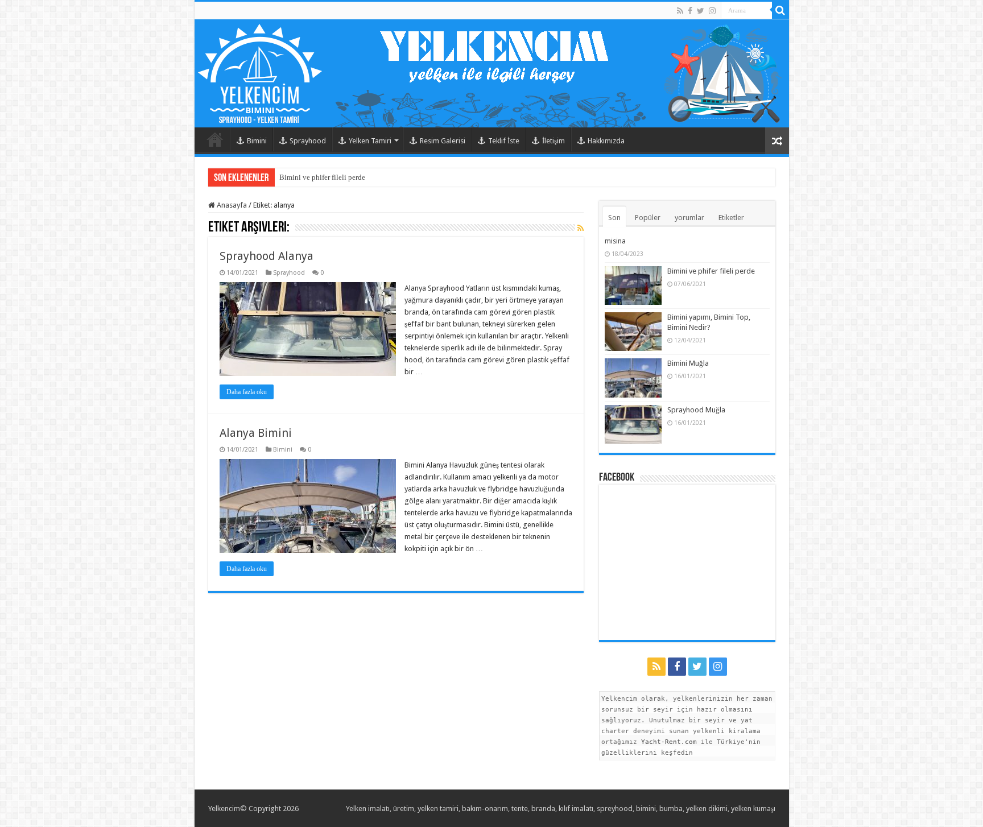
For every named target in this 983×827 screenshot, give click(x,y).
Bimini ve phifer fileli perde (322, 177)
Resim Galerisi (442, 141)
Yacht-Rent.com (669, 742)
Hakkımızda (606, 141)
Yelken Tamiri (370, 141)
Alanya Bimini (256, 433)
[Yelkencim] (492, 73)
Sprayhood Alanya (266, 256)
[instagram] (712, 11)
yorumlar (689, 217)
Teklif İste (503, 141)
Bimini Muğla (688, 363)
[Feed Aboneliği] (580, 228)
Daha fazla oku (246, 392)
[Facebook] (690, 11)
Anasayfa (231, 205)
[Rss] (680, 11)
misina (615, 241)
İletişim (553, 141)
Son (614, 217)
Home (215, 139)
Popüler (647, 217)
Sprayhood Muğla (696, 410)
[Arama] (780, 10)
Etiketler (731, 217)
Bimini (257, 141)
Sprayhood (308, 141)
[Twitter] (700, 11)
